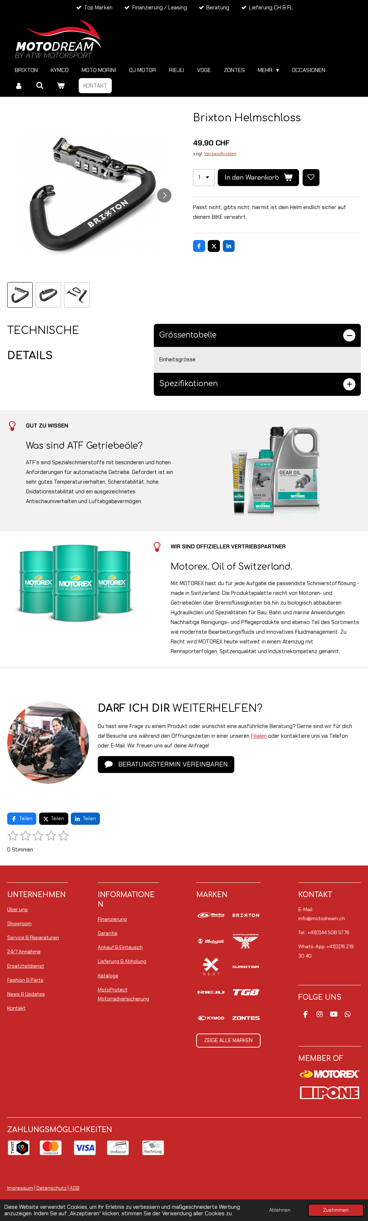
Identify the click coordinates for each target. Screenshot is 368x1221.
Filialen (259, 736)
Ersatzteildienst (25, 966)
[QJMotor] (246, 967)
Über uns (17, 909)
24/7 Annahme (24, 951)
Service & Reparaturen (33, 937)
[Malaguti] (211, 941)
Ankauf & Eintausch (120, 947)
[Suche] (39, 85)
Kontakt (16, 1008)
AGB (74, 1188)
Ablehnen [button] (279, 1210)
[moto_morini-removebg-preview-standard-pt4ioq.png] (246, 941)
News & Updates (26, 994)
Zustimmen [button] (336, 1210)
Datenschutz (51, 1188)
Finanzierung (112, 919)
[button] (20, 295)
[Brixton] (246, 915)
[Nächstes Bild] (164, 195)
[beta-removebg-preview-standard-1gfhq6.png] (211, 915)
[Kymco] (211, 1018)
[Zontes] (246, 1018)
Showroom (19, 923)
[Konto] (18, 85)
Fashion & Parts (25, 980)
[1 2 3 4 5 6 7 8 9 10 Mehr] (204, 177)
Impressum (20, 1188)
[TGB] (246, 992)
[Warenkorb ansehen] (60, 85)
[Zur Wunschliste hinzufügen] (311, 177)
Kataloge (108, 975)
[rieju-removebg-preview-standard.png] (211, 992)
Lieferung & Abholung (122, 961)
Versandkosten (220, 154)
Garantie (108, 933)
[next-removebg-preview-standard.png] (211, 967)
